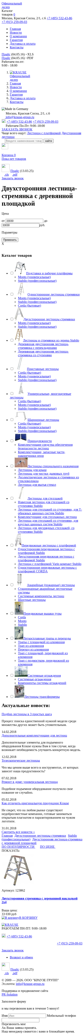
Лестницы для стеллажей (45, 498)
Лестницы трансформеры (42, 696)
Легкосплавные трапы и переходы (47, 638)
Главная (15, 29)
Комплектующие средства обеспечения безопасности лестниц (45, 446)
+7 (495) (19, 936)
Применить (10, 239)
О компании (18, 36)
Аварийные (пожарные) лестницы (51, 585)
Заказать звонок (13, 178)
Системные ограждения (44, 675)
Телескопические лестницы (21, 760)
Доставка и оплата (22, 43)
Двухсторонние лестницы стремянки (49, 319)
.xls (6, 174)
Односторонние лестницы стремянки (54, 294)
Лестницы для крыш (32, 470)
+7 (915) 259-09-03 (14, 22)
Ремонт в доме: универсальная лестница (30, 782)
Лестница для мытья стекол (37, 484)
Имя (5, 1015)
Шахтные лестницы (32, 600)
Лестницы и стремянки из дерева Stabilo (51, 340)
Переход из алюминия (33, 649)
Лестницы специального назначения (53, 466)
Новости (16, 32)
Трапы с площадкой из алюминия (41, 642)
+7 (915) (69, 943)
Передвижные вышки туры (42, 613)
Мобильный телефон (61, 1015)
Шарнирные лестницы (43, 420)
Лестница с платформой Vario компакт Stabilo (49, 564)
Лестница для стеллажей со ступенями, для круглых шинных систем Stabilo (48, 522)
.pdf (14, 174)
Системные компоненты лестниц (41, 596)
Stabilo (22, 624)
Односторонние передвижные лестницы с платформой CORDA (47, 569)
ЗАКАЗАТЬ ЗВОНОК (17, 129)
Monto (22, 621)
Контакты (16, 47)
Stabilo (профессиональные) (37, 280)
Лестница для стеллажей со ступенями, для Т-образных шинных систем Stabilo (50, 511)
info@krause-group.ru (19, 117)
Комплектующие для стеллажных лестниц (47, 517)
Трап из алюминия (31, 646)
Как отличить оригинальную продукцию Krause (35, 803)
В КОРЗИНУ (28, 917)
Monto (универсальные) (34, 277)
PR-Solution (10, 994)
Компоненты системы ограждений (42, 683)
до (45, 220)
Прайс (6, 54)
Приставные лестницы (43, 369)
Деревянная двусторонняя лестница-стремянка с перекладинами (43, 346)
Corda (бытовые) (29, 305)
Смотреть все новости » (18, 832)
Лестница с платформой (44, 133)
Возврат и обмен (21, 957)
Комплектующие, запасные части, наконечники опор (41, 453)
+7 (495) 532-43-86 (59, 18)
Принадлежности (40, 441)
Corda (22, 617)
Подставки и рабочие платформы (49, 273)
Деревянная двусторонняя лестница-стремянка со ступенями (43, 353)
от (3, 220)
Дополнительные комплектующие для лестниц (34, 735)
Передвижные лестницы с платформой (49, 545)
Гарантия (16, 40)
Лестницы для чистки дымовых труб (43, 473)
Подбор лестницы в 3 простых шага (27, 714)
